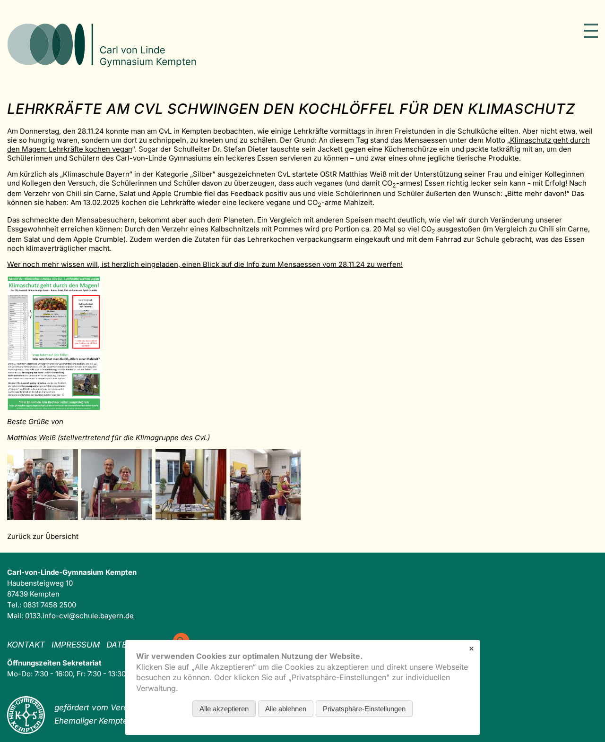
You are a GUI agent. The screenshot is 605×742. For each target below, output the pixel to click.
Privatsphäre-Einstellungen (364, 709)
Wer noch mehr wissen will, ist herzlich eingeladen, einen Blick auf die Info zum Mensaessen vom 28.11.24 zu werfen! (205, 264)
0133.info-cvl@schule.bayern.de (79, 615)
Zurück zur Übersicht (42, 536)
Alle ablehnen (285, 709)
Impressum (76, 644)
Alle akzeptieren (224, 709)
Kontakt (26, 644)
